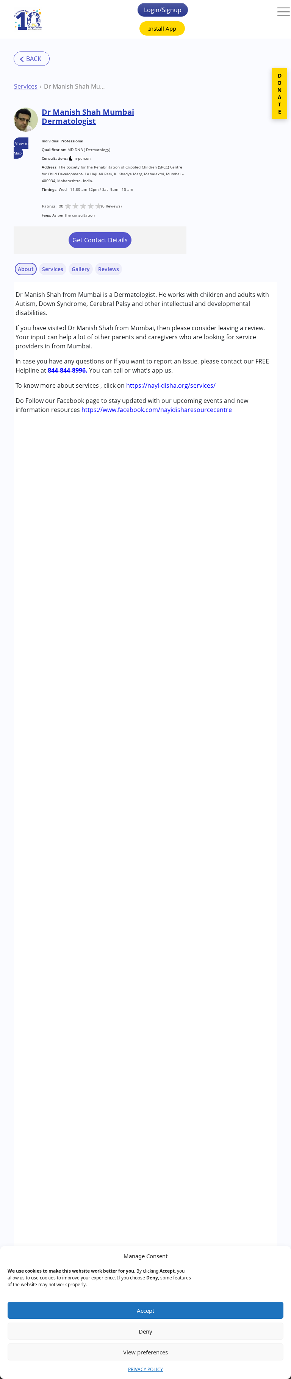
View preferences (145, 1352)
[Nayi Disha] (28, 19)
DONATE (279, 93)
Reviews (108, 269)
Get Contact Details (100, 240)
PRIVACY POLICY (145, 1369)
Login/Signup (162, 10)
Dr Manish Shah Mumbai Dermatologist (77, 86)
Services (26, 86)
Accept (145, 1310)
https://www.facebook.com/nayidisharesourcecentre (156, 410)
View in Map (21, 148)
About (26, 269)
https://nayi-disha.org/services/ (171, 385)
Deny (145, 1331)
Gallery (81, 269)
